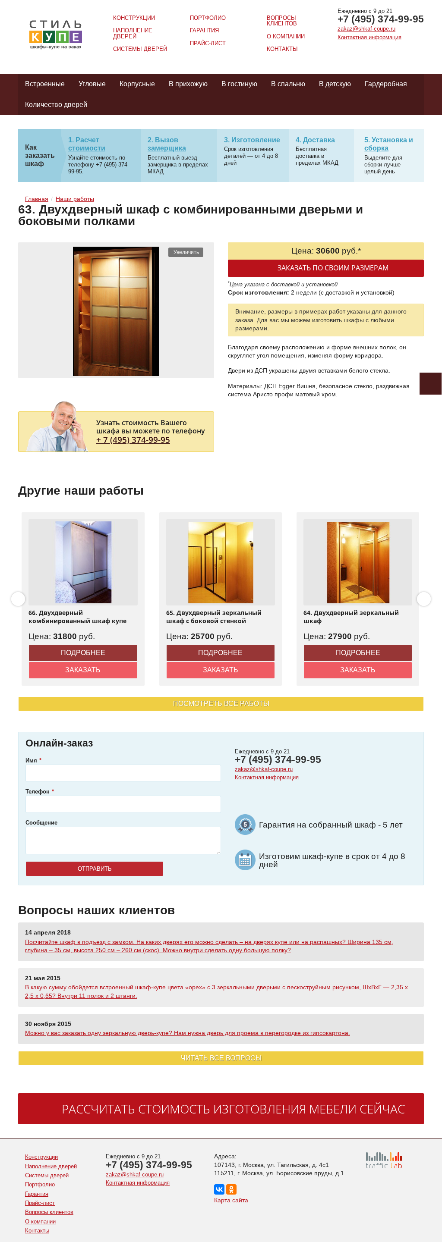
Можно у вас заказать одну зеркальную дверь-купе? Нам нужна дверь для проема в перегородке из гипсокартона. (187, 1032)
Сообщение (41, 822)
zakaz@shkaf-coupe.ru (366, 28)
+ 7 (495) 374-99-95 (133, 439)
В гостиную (239, 84)
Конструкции (134, 18)
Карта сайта (231, 1200)
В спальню (288, 84)
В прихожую (188, 84)
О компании (286, 36)
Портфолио (208, 18)
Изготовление (255, 140)
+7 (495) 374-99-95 (381, 19)
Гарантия (204, 30)
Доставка (319, 140)
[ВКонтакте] (219, 1189)
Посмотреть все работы (221, 703)
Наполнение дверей (132, 33)
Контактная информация (369, 37)
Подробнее (83, 652)
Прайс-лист (208, 43)
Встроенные (45, 84)
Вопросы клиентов (282, 21)
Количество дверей (56, 104)
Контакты (282, 49)
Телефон (37, 791)
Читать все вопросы (221, 1058)
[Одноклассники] (231, 1189)
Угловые (92, 84)
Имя (31, 760)
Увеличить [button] (186, 252)
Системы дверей (140, 49)
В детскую (335, 84)
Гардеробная (386, 84)
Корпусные (137, 84)
